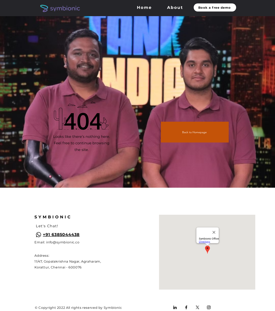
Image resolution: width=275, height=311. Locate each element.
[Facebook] (186, 307)
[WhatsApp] (38, 234)
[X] (197, 307)
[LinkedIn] (175, 307)
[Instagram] (208, 307)
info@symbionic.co (63, 242)
